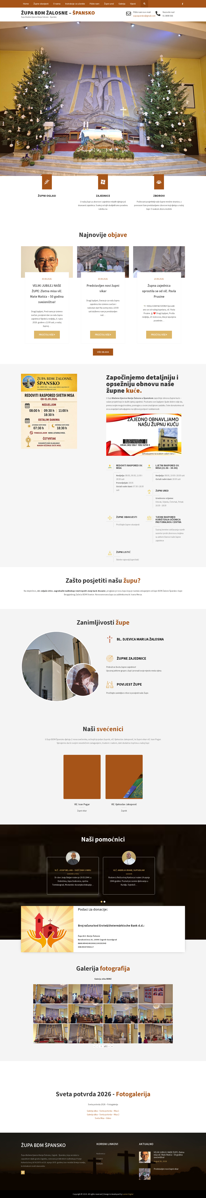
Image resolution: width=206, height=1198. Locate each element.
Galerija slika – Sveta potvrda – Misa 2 (103, 1114)
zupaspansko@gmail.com (144, 15)
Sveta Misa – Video (103, 1118)
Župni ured (109, 4)
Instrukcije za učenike (75, 4)
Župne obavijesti (40, 4)
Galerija (122, 4)
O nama (56, 4)
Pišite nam (94, 4)
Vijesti (133, 4)
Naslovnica (100, 1153)
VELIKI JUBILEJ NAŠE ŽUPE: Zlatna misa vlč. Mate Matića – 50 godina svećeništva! (169, 1155)
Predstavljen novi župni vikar (166, 1169)
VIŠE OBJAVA (103, 352)
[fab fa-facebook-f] (182, 4)
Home (26, 4)
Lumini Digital (128, 1194)
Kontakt (99, 1163)
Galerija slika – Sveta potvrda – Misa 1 (103, 1111)
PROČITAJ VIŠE (46, 334)
